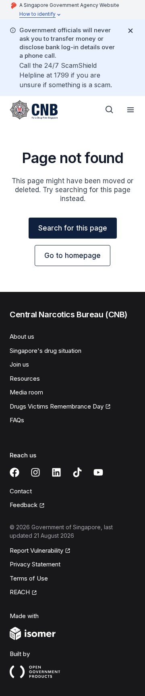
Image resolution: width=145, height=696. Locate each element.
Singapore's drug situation (45, 350)
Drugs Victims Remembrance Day (57, 406)
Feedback (23, 505)
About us (22, 336)
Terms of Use (29, 578)
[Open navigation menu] (130, 109)
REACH (20, 592)
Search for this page (72, 228)
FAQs (17, 420)
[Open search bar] (109, 109)
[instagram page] (35, 472)
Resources (25, 378)
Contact (21, 491)
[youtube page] (98, 472)
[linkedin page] (56, 472)
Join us (19, 364)
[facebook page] (14, 472)
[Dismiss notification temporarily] (130, 30)
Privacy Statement (35, 564)
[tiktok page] (77, 472)
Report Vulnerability (36, 550)
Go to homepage (72, 256)
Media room (26, 392)
